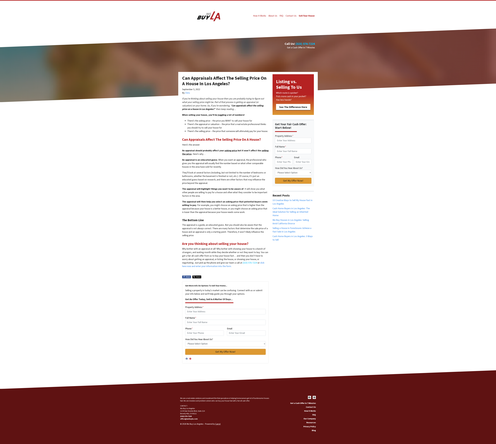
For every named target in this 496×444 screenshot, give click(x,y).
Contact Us (291, 15)
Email (229, 328)
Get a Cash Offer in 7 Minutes (301, 47)
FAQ (281, 15)
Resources (311, 422)
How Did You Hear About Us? (199, 339)
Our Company (310, 418)
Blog (314, 430)
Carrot (218, 424)
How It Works (259, 15)
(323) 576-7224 (305, 44)
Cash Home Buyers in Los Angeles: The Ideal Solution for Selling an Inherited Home (291, 212)
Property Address (194, 307)
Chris (187, 93)
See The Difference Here (293, 107)
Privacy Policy (309, 426)
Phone (189, 328)
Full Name (190, 318)
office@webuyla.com (189, 419)
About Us (272, 15)
